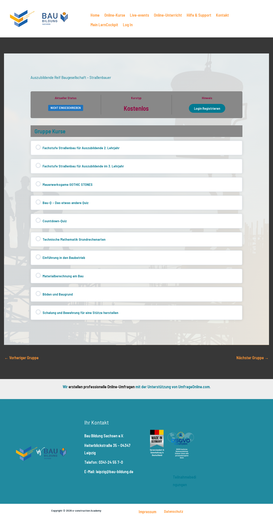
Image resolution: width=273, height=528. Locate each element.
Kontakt (222, 15)
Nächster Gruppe (252, 357)
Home (95, 15)
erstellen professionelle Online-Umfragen (102, 386)
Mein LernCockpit (104, 24)
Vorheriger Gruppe (21, 357)
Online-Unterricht (168, 15)
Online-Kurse (114, 15)
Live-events (139, 15)
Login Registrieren (207, 108)
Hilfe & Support (199, 15)
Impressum (147, 511)
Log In (128, 24)
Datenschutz (173, 511)
